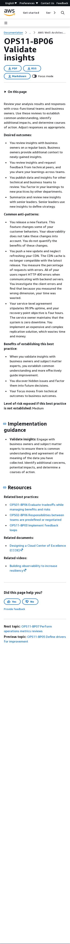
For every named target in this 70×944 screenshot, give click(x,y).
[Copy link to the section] (4, 424)
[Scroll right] (54, 13)
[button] (15, 92)
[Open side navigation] (6, 23)
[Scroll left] (20, 13)
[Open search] (62, 13)
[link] (52, 32)
